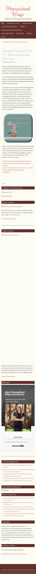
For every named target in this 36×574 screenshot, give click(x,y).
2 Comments (6, 172)
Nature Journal (27, 23)
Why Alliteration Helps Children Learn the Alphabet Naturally (18, 478)
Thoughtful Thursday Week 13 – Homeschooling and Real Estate (17, 55)
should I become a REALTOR (15, 163)
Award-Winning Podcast (9, 27)
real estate (5, 163)
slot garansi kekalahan (8, 507)
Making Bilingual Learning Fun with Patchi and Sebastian (17, 480)
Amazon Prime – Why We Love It (24, 507)
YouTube (22, 27)
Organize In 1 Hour (13, 23)
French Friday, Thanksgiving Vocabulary (13, 516)
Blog (2, 23)
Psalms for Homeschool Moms (11, 30)
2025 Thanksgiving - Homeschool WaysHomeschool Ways (17, 509)
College (28, 33)
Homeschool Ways (18, 11)
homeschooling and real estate (23, 161)
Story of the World (7, 33)
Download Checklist (6, 196)
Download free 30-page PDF (8, 219)
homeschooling (11, 161)
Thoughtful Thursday (18, 170)
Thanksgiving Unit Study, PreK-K (11, 511)
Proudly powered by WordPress (9, 569)
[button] (18, 418)
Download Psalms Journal (8, 376)
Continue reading (13, 157)
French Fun (20, 33)
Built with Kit (18, 445)
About (3, 37)
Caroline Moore (31, 569)
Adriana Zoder (7, 498)
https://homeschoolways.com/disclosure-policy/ (14, 554)
